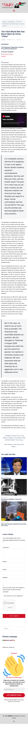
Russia (18, 39)
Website (5, 577)
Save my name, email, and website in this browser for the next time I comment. (13, 590)
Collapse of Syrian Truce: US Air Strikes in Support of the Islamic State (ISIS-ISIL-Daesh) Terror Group (14, 438)
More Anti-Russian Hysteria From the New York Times (13, 524)
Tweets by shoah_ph (8, 647)
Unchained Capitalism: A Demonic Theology (11, 499)
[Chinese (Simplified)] (4, 640)
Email (5, 569)
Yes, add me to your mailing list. (13, 596)
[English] (7, 640)
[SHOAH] (14, 4)
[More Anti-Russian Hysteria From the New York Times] (14, 511)
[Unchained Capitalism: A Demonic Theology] (14, 487)
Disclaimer (17, 716)
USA (20, 39)
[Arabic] (3, 640)
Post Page (11, 21)
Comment (6, 547)
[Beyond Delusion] (14, 466)
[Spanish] (14, 640)
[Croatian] (6, 640)
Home (4, 21)
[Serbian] (12, 640)
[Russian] (11, 640)
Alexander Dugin (8, 54)
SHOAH (3, 39)
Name (5, 561)
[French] (9, 640)
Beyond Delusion (6, 478)
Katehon (3, 56)
